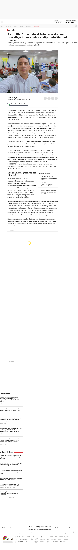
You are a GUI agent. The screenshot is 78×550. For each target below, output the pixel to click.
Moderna (28, 541)
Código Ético (65, 534)
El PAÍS (21, 537)
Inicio (2, 26)
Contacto (8, 532)
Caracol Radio (39, 21)
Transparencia (55, 534)
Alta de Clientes (47, 532)
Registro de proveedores (59, 532)
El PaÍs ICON (42, 541)
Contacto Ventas (17, 532)
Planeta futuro (59, 539)
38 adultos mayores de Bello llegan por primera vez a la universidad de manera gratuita (11, 464)
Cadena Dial (48, 539)
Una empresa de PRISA (8, 538)
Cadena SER (50, 537)
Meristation (62, 541)
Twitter (49, 98)
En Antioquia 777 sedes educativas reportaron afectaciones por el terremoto (10, 493)
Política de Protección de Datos (17, 534)
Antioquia (12, 230)
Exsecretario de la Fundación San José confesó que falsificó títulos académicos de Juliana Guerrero (11, 430)
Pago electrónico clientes (36, 532)
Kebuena (66, 539)
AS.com (56, 537)
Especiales (36, 26)
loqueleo (55, 541)
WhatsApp (56, 98)
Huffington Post (23, 539)
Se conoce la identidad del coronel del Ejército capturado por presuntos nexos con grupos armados (11, 419)
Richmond (20, 541)
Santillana (35, 537)
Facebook (45, 98)
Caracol (66, 537)
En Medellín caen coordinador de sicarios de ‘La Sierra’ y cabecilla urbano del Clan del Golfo (9, 486)
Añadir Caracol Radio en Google (19, 104)
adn (60, 537)
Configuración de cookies (44, 534)
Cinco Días (42, 539)
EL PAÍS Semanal (53, 539)
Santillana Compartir (43, 537)
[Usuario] (76, 26)
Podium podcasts (35, 541)
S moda (48, 541)
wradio (36, 539)
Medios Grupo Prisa (8, 542)
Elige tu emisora (70, 22)
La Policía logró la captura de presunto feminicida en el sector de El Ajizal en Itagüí (11, 472)
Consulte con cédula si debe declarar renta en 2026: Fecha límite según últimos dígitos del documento (10, 440)
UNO (31, 539)
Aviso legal (69, 532)
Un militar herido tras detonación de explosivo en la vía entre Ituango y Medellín (10, 457)
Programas (28, 26)
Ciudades (20, 26)
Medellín (11, 30)
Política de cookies (31, 534)
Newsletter (73, 26)
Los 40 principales (28, 537)
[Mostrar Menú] (2, 22)
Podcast (14, 26)
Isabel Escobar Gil (13, 97)
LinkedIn (52, 98)
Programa (58, 22)
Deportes (8, 26)
